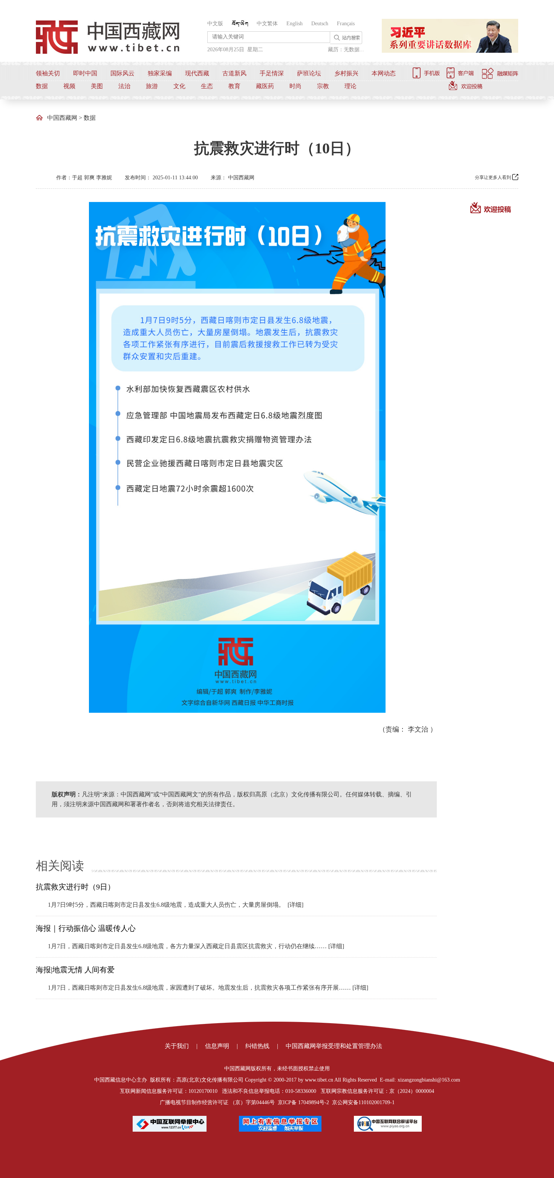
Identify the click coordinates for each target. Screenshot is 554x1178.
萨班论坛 (309, 73)
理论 (350, 86)
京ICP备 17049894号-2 (303, 1102)
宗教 (323, 86)
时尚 (295, 86)
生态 (207, 86)
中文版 (215, 23)
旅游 (152, 86)
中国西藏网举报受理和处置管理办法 (334, 1046)
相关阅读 (60, 865)
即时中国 (85, 73)
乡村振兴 (346, 73)
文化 (179, 86)
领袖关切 (48, 73)
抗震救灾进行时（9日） (75, 887)
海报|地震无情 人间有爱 (75, 970)
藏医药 (265, 86)
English (294, 23)
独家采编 (160, 73)
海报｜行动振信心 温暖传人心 (86, 928)
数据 (42, 86)
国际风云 (122, 73)
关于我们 (177, 1046)
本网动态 (384, 73)
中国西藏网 (62, 118)
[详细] (295, 904)
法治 (124, 86)
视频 (69, 86)
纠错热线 (257, 1046)
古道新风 (234, 73)
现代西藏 (197, 73)
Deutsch (319, 23)
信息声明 (217, 1046)
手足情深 (272, 73)
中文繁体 (267, 23)
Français (346, 23)
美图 (97, 86)
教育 (234, 86)
